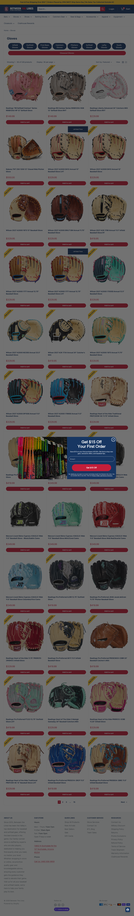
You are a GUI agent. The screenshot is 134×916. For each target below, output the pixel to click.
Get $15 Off (91, 467)
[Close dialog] (113, 439)
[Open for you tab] (127, 909)
